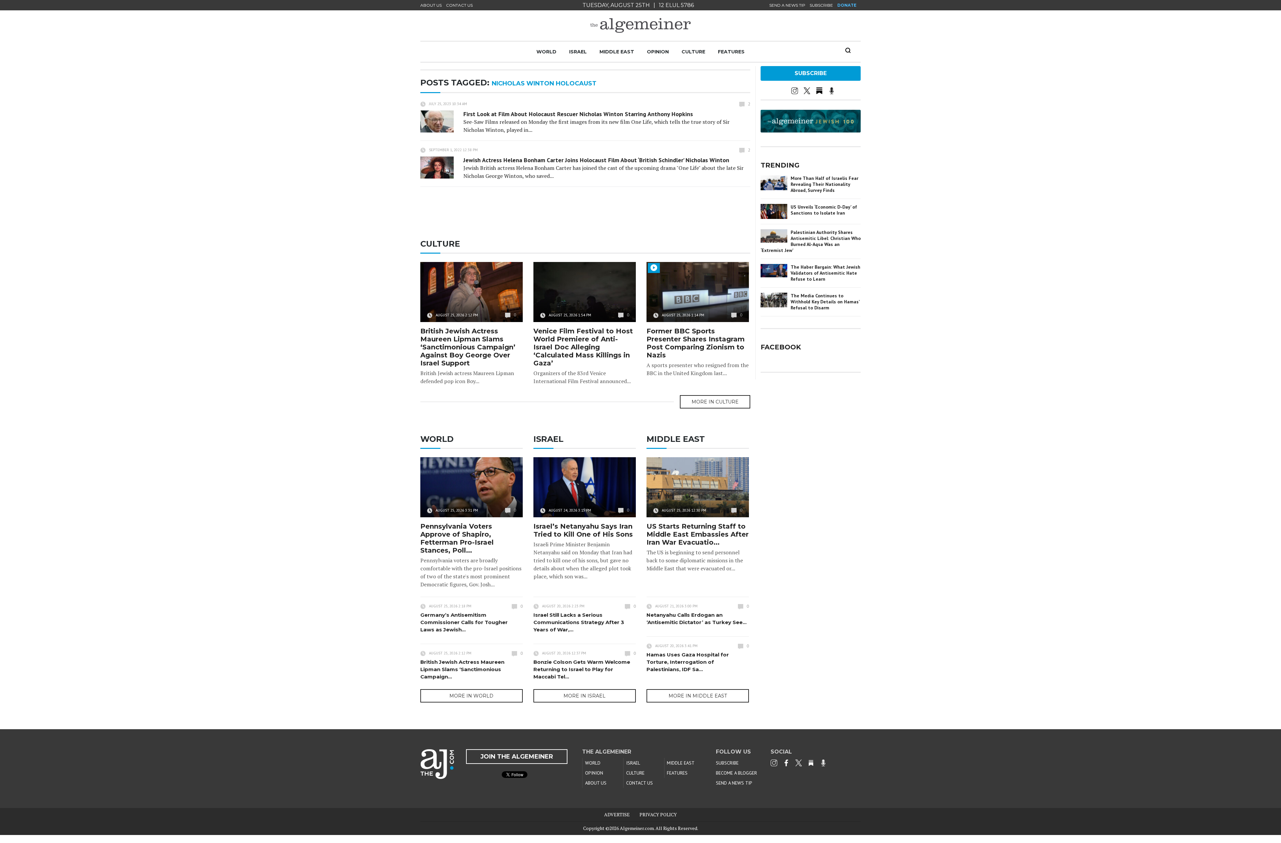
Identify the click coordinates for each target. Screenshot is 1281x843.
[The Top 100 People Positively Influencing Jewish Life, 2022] (811, 130)
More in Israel (584, 696)
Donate (846, 5)
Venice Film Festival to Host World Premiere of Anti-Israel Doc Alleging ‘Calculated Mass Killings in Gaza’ (583, 347)
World (546, 52)
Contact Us (459, 5)
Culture (693, 52)
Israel (578, 52)
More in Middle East (698, 696)
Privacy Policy (658, 814)
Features (731, 52)
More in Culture (715, 402)
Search (848, 50)
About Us (431, 5)
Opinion (658, 52)
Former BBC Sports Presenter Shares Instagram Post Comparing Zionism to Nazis (696, 343)
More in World (471, 696)
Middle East (616, 52)
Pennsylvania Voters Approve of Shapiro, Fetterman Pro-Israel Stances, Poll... (457, 538)
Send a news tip (787, 5)
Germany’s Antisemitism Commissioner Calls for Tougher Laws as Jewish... (464, 622)
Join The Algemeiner (516, 756)
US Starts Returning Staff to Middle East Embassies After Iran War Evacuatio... (698, 534)
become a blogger (736, 773)
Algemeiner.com (637, 828)
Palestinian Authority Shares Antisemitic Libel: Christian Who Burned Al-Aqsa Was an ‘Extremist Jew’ (811, 241)
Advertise (617, 814)
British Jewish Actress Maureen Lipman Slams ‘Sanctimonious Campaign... (462, 669)
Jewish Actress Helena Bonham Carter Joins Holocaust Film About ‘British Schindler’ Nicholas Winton (596, 160)
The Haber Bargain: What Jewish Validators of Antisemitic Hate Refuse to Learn (825, 273)
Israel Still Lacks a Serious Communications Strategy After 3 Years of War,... (578, 622)
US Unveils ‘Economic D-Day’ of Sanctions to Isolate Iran (824, 210)
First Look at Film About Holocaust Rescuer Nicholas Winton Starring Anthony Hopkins (578, 114)
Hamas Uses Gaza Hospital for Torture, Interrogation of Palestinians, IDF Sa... (688, 661)
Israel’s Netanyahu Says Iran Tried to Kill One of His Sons (583, 530)
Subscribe (821, 5)
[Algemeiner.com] (640, 25)
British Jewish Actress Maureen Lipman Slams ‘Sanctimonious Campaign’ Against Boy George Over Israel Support (467, 347)
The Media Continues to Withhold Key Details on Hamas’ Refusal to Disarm (825, 302)
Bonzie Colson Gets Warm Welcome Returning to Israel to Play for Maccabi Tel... (581, 669)
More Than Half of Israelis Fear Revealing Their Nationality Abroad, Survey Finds (824, 184)
